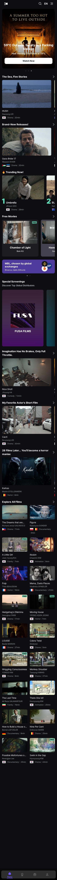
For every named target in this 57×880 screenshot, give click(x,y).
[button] (25, 70)
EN (46, 3)
